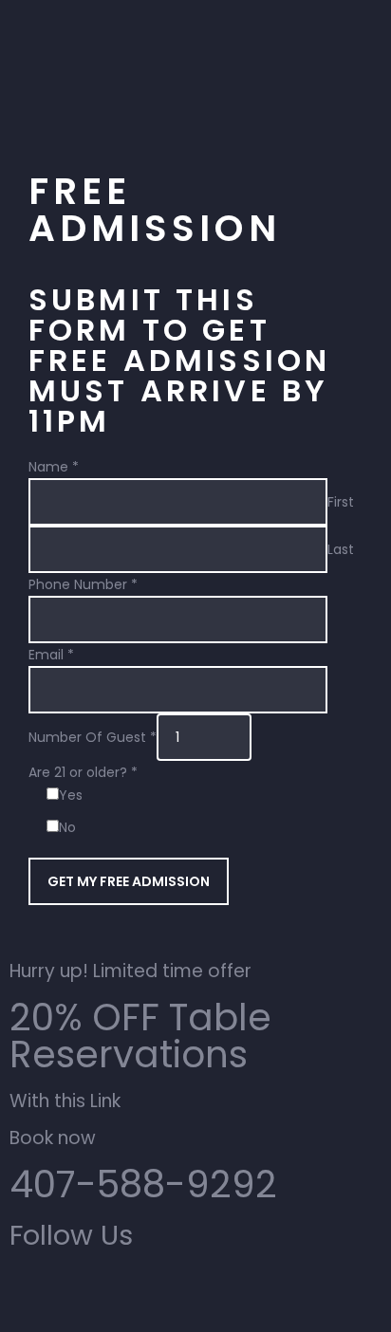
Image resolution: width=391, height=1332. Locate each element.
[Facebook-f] (84, 1292)
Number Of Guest (92, 737)
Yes (71, 795)
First (340, 500)
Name (53, 466)
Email (51, 654)
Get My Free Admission (128, 881)
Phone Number (83, 584)
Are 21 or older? (83, 772)
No (67, 827)
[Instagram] (33, 1292)
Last (340, 548)
